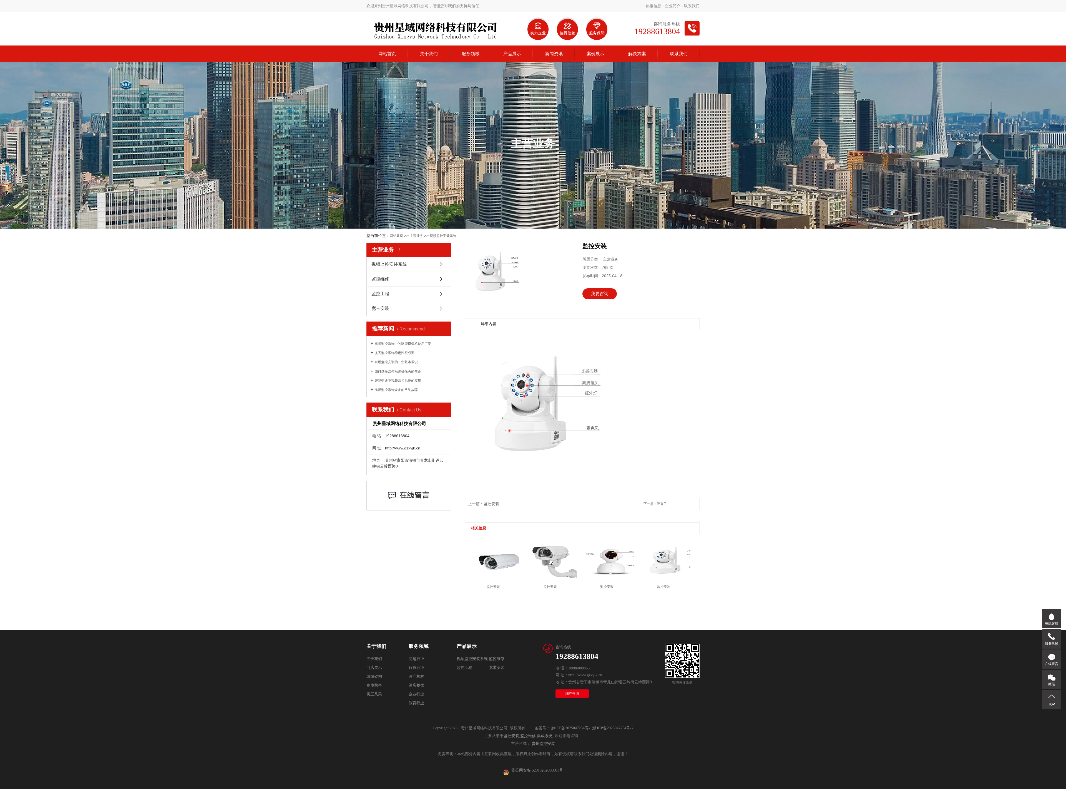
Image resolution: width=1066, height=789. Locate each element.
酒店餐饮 (416, 685)
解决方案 (637, 53)
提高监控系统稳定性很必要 (394, 353)
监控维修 (380, 279)
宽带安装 (380, 308)
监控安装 (511, 736)
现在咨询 (572, 694)
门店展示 (374, 668)
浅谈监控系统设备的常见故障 (396, 390)
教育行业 (416, 703)
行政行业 (416, 668)
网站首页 (387, 53)
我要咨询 (600, 293)
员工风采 (374, 694)
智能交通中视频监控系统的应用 (397, 381)
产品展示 (512, 53)
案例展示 (595, 53)
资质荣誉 (374, 685)
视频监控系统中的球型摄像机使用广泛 (402, 344)
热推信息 (653, 6)
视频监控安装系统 (443, 236)
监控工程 (380, 293)
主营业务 (416, 236)
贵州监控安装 (543, 744)
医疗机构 (416, 676)
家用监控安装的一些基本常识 (396, 362)
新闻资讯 (554, 53)
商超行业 (416, 659)
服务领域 (470, 53)
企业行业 (416, 694)
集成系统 (544, 736)
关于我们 (429, 53)
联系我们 (692, 6)
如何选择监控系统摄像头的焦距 (397, 371)
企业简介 (672, 6)
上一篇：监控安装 (483, 504)
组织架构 (374, 676)
